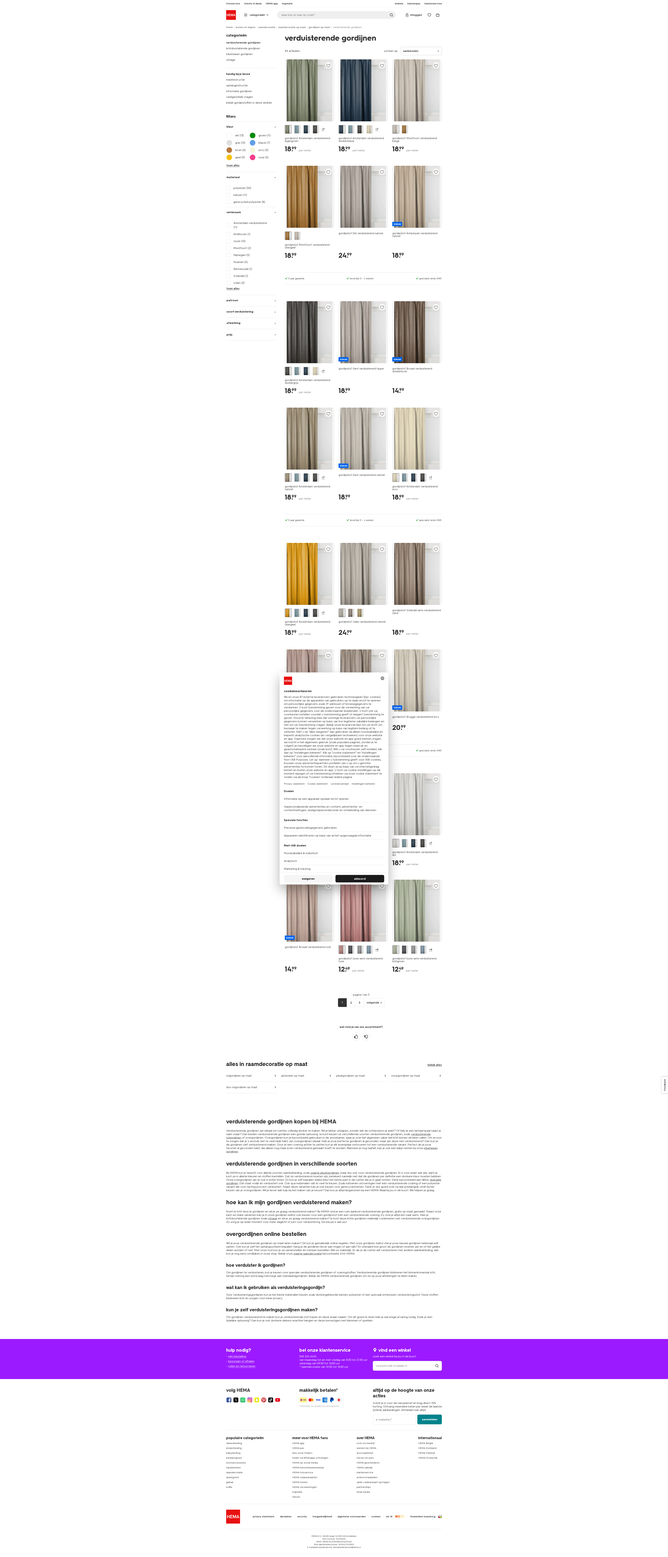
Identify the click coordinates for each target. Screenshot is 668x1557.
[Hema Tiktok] (270, 1400)
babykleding (233, 1452)
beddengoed (234, 1457)
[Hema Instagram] (249, 1400)
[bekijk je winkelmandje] (438, 15)
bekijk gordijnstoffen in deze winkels (249, 102)
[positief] (356, 1037)
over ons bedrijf (366, 1443)
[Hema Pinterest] (263, 1400)
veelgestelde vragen (239, 97)
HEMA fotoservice (302, 1472)
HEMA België (425, 1443)
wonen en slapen (245, 27)
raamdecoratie (266, 27)
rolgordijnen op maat (239, 1075)
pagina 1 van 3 (361, 994)
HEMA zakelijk (365, 1467)
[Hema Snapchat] (256, 1400)
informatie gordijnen (239, 91)
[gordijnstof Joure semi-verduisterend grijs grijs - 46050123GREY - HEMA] (360, 949)
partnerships (364, 1487)
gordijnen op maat (319, 27)
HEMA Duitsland (427, 1448)
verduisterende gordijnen (243, 42)
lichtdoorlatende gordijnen (243, 48)
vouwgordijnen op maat (405, 1075)
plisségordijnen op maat (350, 1075)
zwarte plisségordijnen (325, 1172)
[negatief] (366, 1037)
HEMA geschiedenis (368, 1462)
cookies (375, 1516)
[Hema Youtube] (277, 1400)
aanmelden (429, 1419)
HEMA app (298, 1443)
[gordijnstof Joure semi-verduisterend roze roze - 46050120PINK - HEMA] (342, 949)
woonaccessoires (236, 1462)
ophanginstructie (237, 85)
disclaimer (286, 1516)
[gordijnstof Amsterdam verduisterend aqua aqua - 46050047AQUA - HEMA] (297, 129)
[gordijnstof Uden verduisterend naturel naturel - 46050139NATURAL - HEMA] (342, 613)
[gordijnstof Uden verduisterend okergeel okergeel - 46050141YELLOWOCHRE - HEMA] (360, 613)
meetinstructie (235, 79)
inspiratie (297, 1491)
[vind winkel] (437, 1366)
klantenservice (365, 1472)
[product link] (309, 90)
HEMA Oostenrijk (428, 1457)
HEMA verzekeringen (304, 1487)
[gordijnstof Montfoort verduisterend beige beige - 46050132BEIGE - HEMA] (395, 129)
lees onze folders (302, 1452)
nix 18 (389, 1516)
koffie (229, 1487)
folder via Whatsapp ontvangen (310, 1457)
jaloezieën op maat (292, 1075)
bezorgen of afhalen (241, 1361)
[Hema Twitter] (235, 1400)
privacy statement (263, 1516)
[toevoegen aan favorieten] (328, 65)
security (302, 1516)
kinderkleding (234, 1448)
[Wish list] (429, 15)
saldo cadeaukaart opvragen (373, 1482)
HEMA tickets (299, 1482)
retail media (363, 1491)
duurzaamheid (365, 1452)
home (229, 27)
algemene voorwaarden (351, 1516)
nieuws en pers (365, 1457)
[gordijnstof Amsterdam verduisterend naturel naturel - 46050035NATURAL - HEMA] (288, 477)
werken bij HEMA (366, 1448)
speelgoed (232, 1477)
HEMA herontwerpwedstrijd (308, 1467)
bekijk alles (435, 1064)
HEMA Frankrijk (426, 1452)
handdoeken (233, 1467)
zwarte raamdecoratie (307, 1253)
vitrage (230, 59)
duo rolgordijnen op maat (241, 1087)
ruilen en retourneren (241, 1366)
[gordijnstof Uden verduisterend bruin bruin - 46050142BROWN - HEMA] (351, 613)
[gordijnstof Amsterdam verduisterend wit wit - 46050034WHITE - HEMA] (395, 843)
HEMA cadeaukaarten (304, 1477)
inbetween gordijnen (239, 54)
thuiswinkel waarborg (422, 1516)
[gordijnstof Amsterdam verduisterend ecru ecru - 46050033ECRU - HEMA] (369, 129)
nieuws (296, 1496)
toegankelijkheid (322, 1516)
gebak (229, 1482)
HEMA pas (298, 1448)
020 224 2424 (307, 1356)
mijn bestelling (237, 1356)
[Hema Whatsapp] (242, 1400)
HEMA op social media (305, 1462)
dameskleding (234, 1443)
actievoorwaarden (367, 1477)
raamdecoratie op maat (292, 27)
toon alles (233, 165)
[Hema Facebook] (228, 1400)
